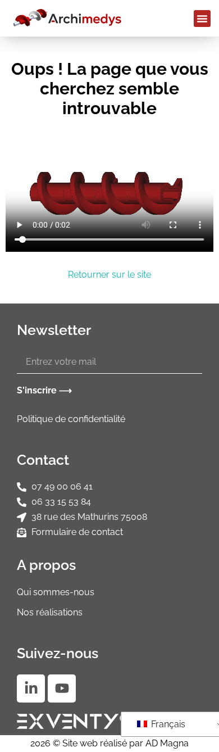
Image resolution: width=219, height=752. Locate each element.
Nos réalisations (50, 612)
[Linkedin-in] (31, 688)
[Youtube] (62, 688)
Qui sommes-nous (55, 592)
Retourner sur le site (109, 274)
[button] (202, 18)
